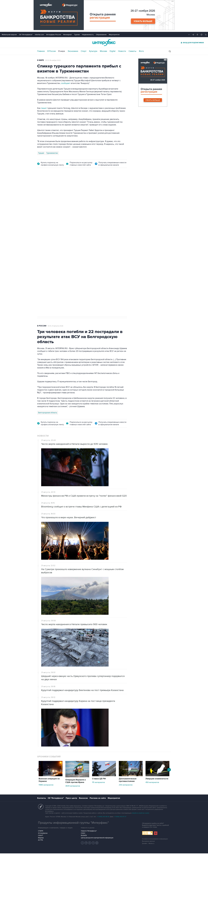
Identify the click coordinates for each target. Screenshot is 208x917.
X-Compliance (42, 833)
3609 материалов (72, 786)
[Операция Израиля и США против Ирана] (77, 777)
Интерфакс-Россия (53, 35)
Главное (41, 51)
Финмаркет (67, 35)
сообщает (65, 83)
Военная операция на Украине (49, 780)
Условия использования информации (155, 839)
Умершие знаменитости (157, 779)
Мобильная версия (9, 35)
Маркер (41, 838)
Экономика (73, 51)
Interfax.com (39, 35)
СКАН (83, 833)
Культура (93, 51)
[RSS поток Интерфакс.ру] (93, 842)
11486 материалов (46, 785)
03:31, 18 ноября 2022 (53, 60)
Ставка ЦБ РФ (99, 779)
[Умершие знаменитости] (157, 776)
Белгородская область (47, 413)
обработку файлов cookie (140, 813)
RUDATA (84, 835)
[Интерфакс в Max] (96, 842)
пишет (44, 108)
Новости (122, 51)
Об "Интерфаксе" (26, 35)
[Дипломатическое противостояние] (131, 776)
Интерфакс (104, 42)
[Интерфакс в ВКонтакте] (89, 842)
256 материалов (125, 785)
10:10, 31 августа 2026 (55, 185)
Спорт (83, 51)
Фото (141, 51)
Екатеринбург (44, 241)
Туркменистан (52, 153)
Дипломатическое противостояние (127, 780)
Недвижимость (88, 35)
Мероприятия (114, 35)
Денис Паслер (58, 241)
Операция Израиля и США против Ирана (75, 781)
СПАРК (40, 831)
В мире (61, 51)
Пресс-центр (71, 798)
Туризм (77, 35)
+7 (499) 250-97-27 (120, 817)
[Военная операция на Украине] (50, 776)
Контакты (41, 798)
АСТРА (40, 840)
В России (51, 51)
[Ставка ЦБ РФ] (104, 776)
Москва (103, 51)
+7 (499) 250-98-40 (103, 817)
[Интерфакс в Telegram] (86, 842)
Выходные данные (148, 841)
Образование (101, 35)
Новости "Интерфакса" (89, 831)
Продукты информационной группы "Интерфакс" (73, 823)
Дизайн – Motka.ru (148, 843)
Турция (41, 153)
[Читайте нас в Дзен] (82, 842)
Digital (112, 51)
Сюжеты (132, 51)
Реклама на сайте (98, 798)
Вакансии (83, 798)
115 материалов (98, 782)
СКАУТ (40, 835)
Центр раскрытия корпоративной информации (97, 838)
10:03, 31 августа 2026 (55, 326)
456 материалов (152, 782)
